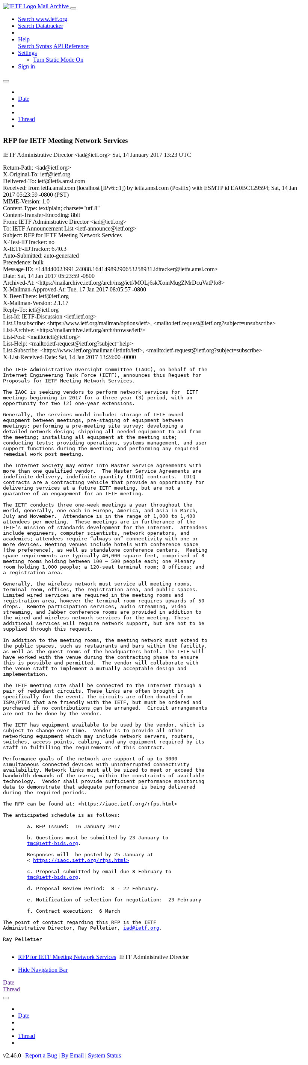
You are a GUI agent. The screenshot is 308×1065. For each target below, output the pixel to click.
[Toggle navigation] (73, 8)
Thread (26, 119)
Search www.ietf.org (42, 19)
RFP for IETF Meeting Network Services (67, 957)
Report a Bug (41, 1055)
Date (23, 99)
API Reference (71, 46)
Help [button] (24, 39)
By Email (72, 1055)
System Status (104, 1055)
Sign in (26, 66)
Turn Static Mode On (58, 59)
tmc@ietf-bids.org (52, 843)
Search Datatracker (40, 26)
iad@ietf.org (141, 928)
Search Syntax (35, 46)
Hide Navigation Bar (43, 969)
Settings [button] (27, 53)
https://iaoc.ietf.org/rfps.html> (81, 860)
